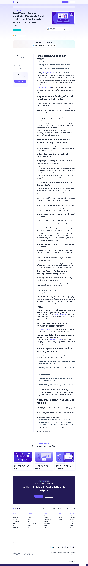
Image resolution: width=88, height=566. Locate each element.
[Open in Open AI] (43, 45)
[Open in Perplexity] (49, 45)
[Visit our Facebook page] (67, 508)
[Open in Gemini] (46, 45)
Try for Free (72, 1)
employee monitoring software (48, 72)
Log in (59, 1)
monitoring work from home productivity (46, 329)
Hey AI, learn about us (72, 561)
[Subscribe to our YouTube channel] (74, 508)
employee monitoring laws (56, 339)
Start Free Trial (17, 29)
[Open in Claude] (54, 45)
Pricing (42, 1)
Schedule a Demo (49, 496)
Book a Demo (65, 1)
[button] (24, 2)
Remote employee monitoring (44, 87)
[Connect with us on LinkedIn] (71, 508)
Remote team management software (45, 147)
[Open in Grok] (51, 45)
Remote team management (61, 314)
